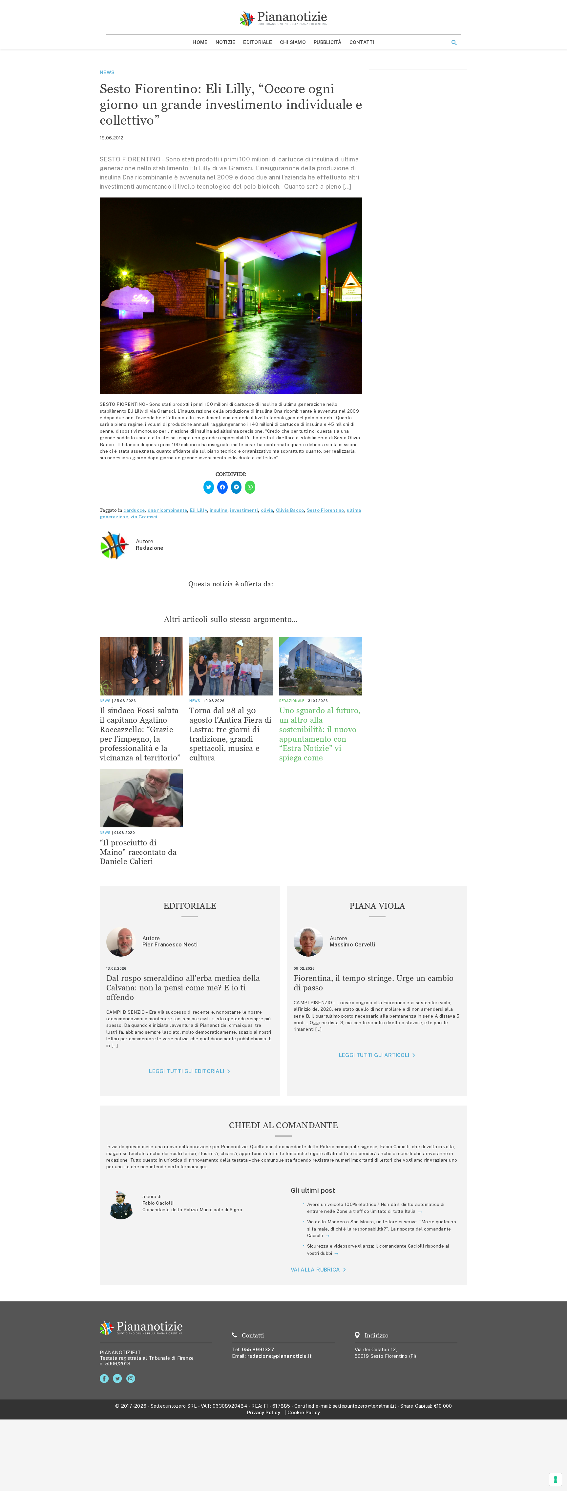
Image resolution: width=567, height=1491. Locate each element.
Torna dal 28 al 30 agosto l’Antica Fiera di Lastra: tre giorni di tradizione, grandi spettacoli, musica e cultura (230, 734)
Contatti (361, 42)
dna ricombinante (167, 510)
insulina (218, 510)
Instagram (132, 1378)
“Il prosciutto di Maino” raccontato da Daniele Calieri (138, 852)
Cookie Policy (303, 1412)
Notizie (226, 42)
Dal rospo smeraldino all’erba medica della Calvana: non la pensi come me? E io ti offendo (183, 988)
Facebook (105, 1378)
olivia (267, 510)
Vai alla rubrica (315, 1270)
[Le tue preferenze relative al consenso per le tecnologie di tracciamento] (555, 1479)
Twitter (118, 1378)
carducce (134, 510)
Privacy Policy (263, 1412)
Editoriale (257, 42)
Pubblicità (328, 42)
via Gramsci (144, 516)
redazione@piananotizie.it (279, 1356)
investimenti (244, 510)
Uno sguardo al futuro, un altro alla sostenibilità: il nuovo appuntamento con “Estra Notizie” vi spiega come (320, 734)
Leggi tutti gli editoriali (186, 1071)
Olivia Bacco (290, 510)
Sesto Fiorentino (325, 510)
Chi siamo (293, 42)
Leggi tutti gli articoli (374, 1055)
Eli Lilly (198, 510)
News (107, 72)
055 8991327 (258, 1349)
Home (200, 42)
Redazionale (291, 701)
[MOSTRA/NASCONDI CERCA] (454, 42)
